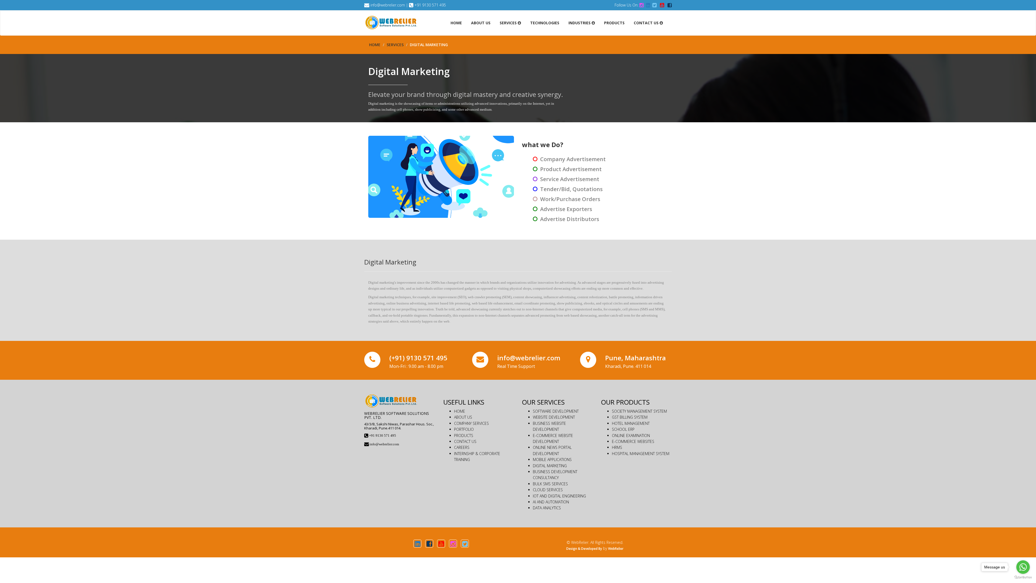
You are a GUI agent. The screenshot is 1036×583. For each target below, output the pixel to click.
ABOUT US (463, 417)
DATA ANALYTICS (547, 507)
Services (509, 22)
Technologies (544, 22)
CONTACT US (465, 441)
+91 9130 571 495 (430, 5)
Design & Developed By (584, 548)
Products (614, 22)
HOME (459, 411)
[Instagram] (453, 543)
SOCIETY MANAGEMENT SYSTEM (639, 411)
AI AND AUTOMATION (551, 501)
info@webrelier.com (387, 5)
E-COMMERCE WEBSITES (633, 441)
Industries (580, 22)
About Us (480, 22)
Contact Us (647, 22)
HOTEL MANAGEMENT (631, 423)
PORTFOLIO (464, 429)
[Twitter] (465, 543)
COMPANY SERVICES (471, 423)
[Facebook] (429, 543)
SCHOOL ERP (623, 429)
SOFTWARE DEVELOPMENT (556, 411)
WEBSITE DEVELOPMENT (554, 417)
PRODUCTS (463, 435)
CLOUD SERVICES (548, 489)
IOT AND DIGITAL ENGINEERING (559, 496)
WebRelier (615, 548)
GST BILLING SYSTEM (630, 417)
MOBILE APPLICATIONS (552, 459)
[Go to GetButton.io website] (1023, 577)
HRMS (617, 447)
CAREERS (461, 447)
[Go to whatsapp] (1023, 567)
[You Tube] (441, 543)
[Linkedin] (417, 543)
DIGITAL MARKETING (550, 465)
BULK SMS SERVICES (550, 483)
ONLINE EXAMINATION (631, 435)
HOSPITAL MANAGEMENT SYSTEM (640, 453)
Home (456, 22)
